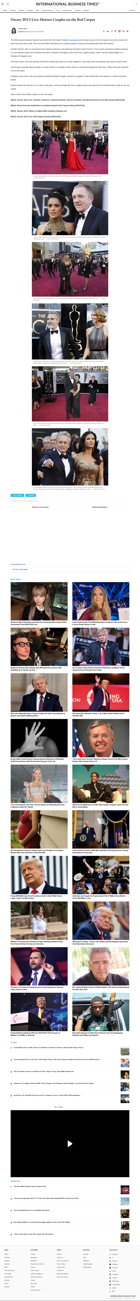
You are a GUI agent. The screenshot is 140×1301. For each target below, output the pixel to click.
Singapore (86, 1260)
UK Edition (132, 10)
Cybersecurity (35, 1270)
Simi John (23, 29)
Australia (85, 1254)
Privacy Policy (61, 1264)
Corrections (60, 1270)
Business (30, 10)
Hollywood (74, 40)
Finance (33, 1267)
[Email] (123, 31)
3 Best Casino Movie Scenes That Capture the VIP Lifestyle (33, 1234)
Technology (7, 1274)
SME (37, 10)
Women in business (36, 1277)
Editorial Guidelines (99, 507)
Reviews (86, 10)
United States (87, 1267)
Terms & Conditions (63, 1260)
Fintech (33, 1287)
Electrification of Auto (37, 1264)
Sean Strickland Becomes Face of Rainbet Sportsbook (32, 1210)
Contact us (60, 1257)
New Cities (34, 1283)
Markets (21, 10)
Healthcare (34, 1260)
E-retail (33, 1254)
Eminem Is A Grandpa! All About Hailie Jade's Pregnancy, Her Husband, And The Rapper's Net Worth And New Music (54, 1083)
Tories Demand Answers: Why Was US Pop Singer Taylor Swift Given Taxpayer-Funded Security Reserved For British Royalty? (57, 1059)
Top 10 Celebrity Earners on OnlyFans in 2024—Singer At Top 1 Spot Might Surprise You (44, 1071)
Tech (57, 10)
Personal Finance (47, 10)
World (5, 10)
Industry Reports (35, 1290)
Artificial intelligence (37, 1274)
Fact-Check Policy (62, 1277)
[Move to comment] (127, 31)
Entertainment (67, 10)
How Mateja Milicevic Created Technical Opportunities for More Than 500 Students (42, 1222)
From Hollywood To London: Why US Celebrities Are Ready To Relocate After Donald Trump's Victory (49, 1047)
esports (33, 1280)
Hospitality (34, 1257)
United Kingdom (88, 1264)
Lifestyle (78, 10)
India (84, 1257)
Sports (6, 1283)
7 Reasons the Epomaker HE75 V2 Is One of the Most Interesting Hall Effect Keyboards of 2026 (46, 1198)
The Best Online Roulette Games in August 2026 (30, 1186)
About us (59, 1254)
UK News (13, 10)
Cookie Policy (61, 1267)
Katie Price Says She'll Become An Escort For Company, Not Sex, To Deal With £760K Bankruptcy (47, 1095)
